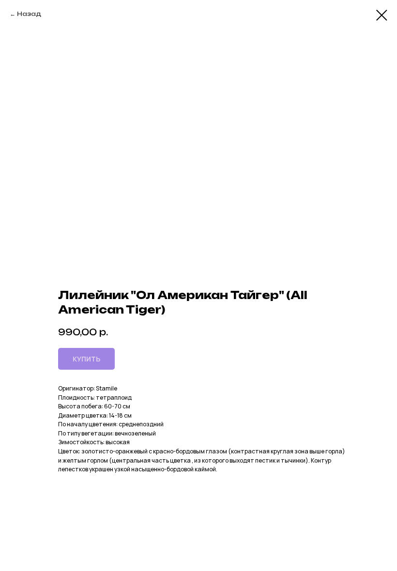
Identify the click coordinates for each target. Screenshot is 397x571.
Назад (29, 13)
